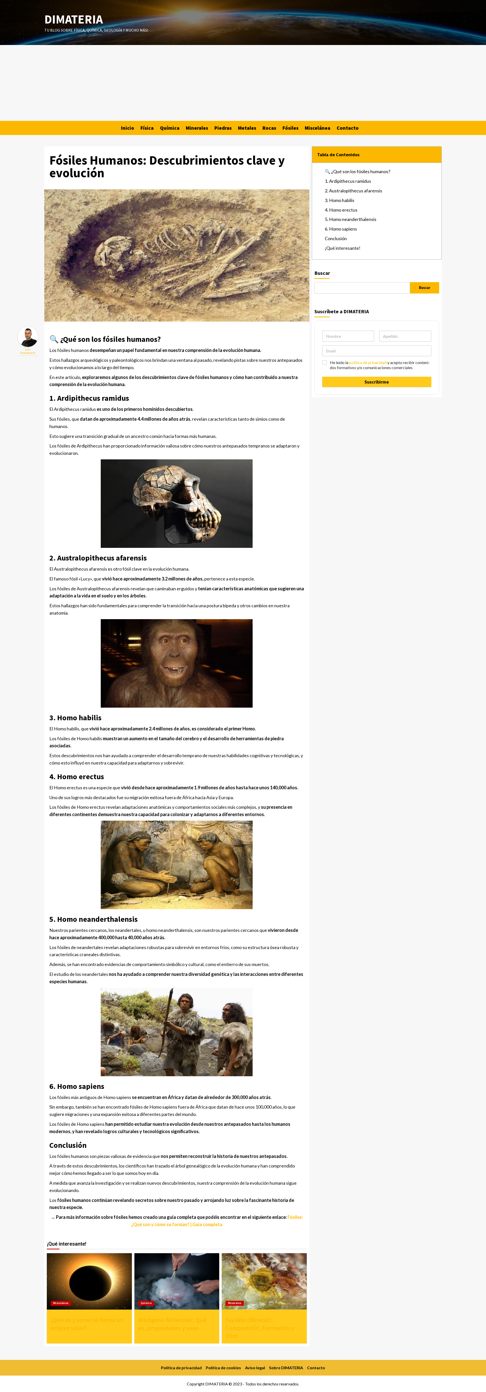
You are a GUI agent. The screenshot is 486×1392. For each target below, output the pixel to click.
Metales (247, 128)
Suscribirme (376, 382)
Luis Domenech (27, 351)
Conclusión (336, 238)
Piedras (223, 128)
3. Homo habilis (339, 200)
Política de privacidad (181, 1367)
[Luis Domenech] (28, 336)
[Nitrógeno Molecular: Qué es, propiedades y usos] (176, 1281)
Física (147, 128)
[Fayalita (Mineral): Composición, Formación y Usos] (264, 1281)
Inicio (127, 128)
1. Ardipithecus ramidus (348, 181)
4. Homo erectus (341, 210)
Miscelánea (317, 128)
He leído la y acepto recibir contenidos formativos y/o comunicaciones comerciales (380, 365)
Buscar (322, 273)
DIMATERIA (73, 19)
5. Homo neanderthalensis (350, 219)
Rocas (269, 128)
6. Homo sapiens (341, 229)
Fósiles (290, 128)
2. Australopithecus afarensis (353, 190)
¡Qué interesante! (342, 248)
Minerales (197, 128)
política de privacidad (368, 362)
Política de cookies (223, 1367)
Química (169, 128)
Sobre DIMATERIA (286, 1367)
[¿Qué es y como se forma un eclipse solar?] (89, 1281)
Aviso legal (255, 1367)
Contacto (348, 128)
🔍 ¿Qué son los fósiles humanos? (357, 171)
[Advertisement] (243, 83)
